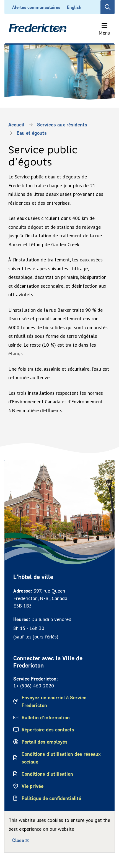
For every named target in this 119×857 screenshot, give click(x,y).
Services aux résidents (62, 125)
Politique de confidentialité (52, 798)
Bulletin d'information (46, 718)
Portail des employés (45, 742)
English (74, 7)
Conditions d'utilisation (47, 774)
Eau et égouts (32, 133)
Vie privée (32, 786)
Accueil (16, 125)
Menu (104, 33)
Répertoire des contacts (48, 730)
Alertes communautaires (36, 7)
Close (18, 840)
